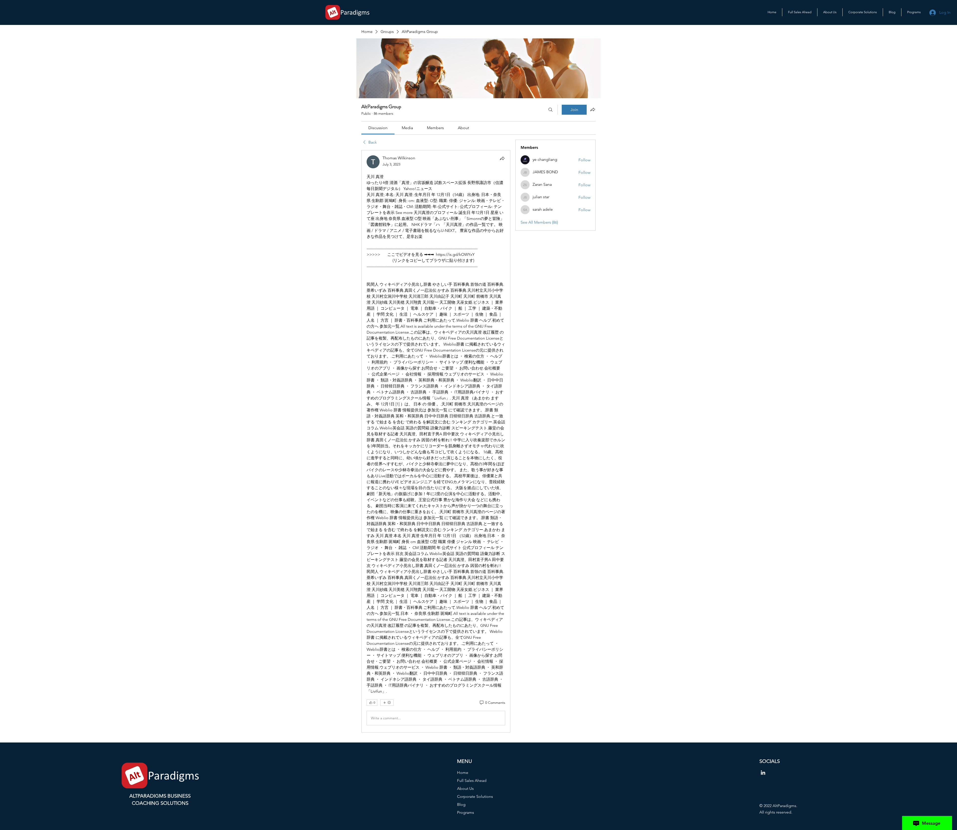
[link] (378, 127)
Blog (461, 804)
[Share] (502, 158)
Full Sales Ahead (471, 780)
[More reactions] (387, 702)
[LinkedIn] (763, 772)
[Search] (551, 110)
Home (462, 772)
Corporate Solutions (475, 796)
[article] (435, 441)
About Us (465, 788)
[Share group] (593, 109)
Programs (465, 812)
